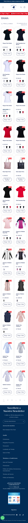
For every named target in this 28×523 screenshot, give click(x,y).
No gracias (14, 274)
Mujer (14, 271)
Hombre (14, 267)
